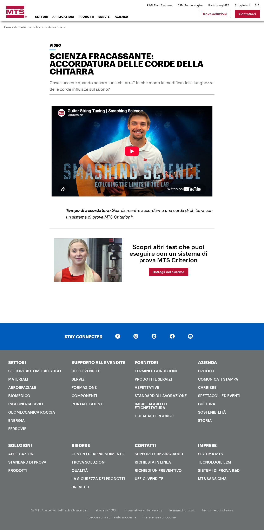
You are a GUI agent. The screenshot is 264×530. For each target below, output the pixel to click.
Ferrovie (17, 428)
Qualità (80, 470)
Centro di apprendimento (98, 454)
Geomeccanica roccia (31, 412)
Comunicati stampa (218, 379)
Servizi (104, 16)
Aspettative (147, 387)
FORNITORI (146, 362)
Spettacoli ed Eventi (219, 395)
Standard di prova (27, 462)
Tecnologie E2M (214, 462)
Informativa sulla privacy (143, 510)
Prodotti (86, 16)
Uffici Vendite (86, 371)
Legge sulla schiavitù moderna (112, 517)
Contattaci (247, 14)
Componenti (84, 395)
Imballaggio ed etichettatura (151, 406)
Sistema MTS (210, 454)
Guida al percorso (154, 416)
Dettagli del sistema (168, 272)
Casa (7, 27)
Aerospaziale (22, 387)
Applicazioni (63, 16)
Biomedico (19, 395)
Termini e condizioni (156, 371)
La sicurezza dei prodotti (98, 478)
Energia (16, 420)
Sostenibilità (212, 412)
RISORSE (81, 445)
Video (55, 45)
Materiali (18, 379)
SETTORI (17, 362)
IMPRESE (207, 445)
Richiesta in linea (153, 462)
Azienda (121, 16)
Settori (41, 16)
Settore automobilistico (34, 371)
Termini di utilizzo (182, 510)
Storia (205, 420)
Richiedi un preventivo (158, 470)
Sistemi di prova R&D (219, 470)
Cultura (206, 404)
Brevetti (80, 487)
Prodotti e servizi (153, 379)
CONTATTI (145, 445)
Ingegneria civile (26, 404)
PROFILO (206, 371)
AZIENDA (207, 362)
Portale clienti (88, 404)
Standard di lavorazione (161, 395)
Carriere (207, 387)
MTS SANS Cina (212, 478)
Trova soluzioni (215, 14)
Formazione (84, 387)
